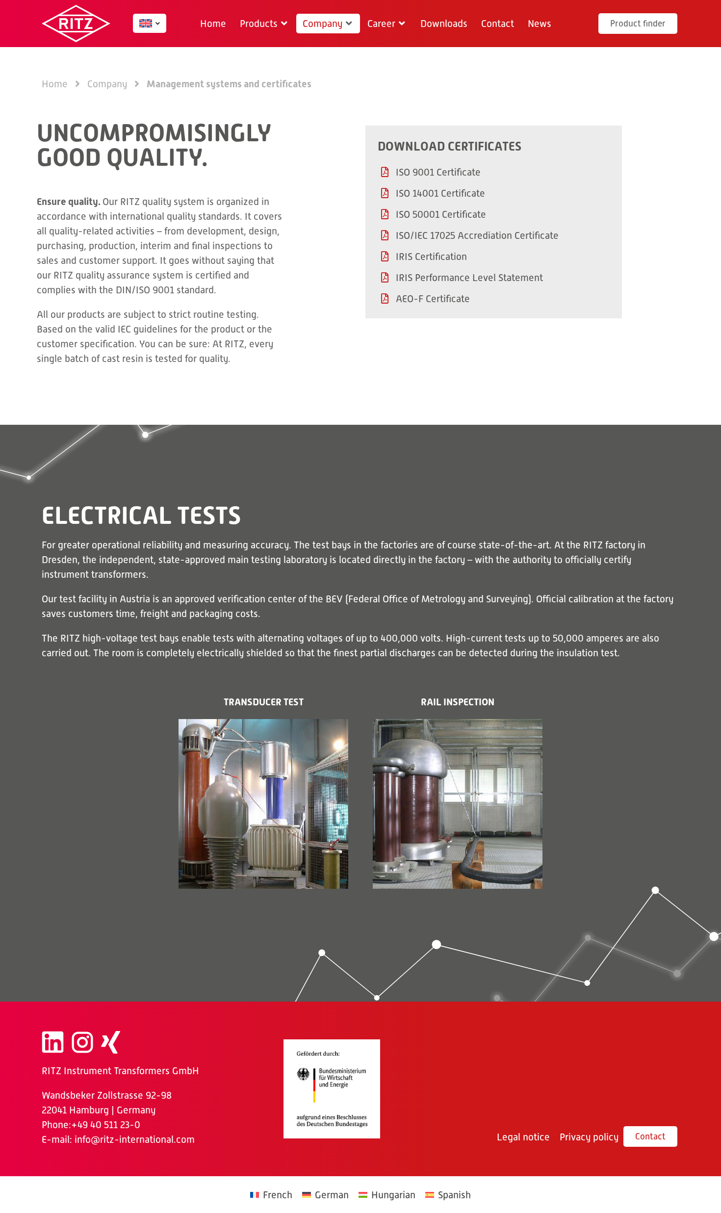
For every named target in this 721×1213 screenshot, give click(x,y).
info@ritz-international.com (135, 1139)
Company (107, 83)
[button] (264, 23)
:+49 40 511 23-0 (104, 1124)
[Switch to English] (145, 23)
